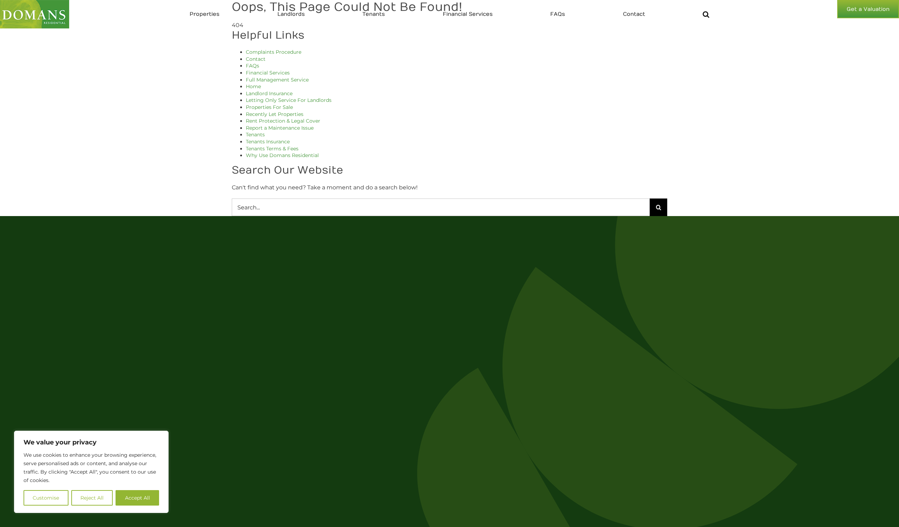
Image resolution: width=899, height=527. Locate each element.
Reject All (92, 498)
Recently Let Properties (274, 114)
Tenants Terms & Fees (272, 148)
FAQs (252, 66)
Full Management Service (277, 80)
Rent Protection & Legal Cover (283, 121)
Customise (46, 498)
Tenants (255, 134)
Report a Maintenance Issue (280, 128)
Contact (255, 59)
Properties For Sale (269, 107)
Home (253, 86)
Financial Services (268, 73)
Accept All (137, 498)
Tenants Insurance (268, 141)
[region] (91, 472)
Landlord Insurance (269, 93)
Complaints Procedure (273, 52)
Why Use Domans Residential (282, 155)
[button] (706, 14)
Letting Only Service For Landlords (289, 100)
